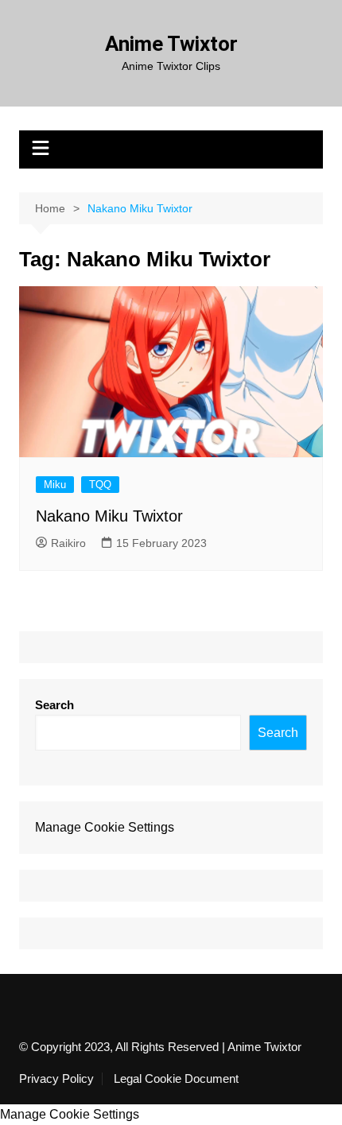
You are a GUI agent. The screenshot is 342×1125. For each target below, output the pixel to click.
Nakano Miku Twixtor (109, 516)
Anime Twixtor (171, 44)
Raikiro (68, 543)
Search (54, 705)
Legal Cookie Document (176, 1079)
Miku (55, 485)
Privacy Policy (56, 1079)
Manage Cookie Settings (104, 827)
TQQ (100, 485)
